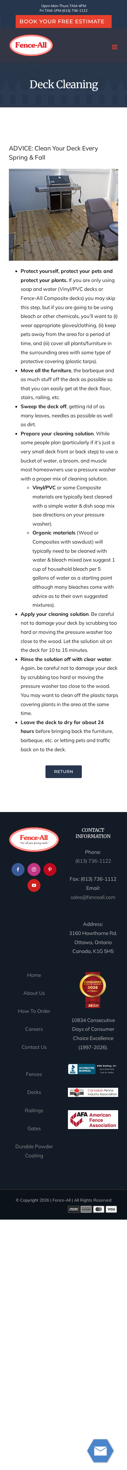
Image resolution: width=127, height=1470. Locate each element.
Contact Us (34, 1047)
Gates (34, 1128)
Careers (34, 1029)
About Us (34, 993)
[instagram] (33, 869)
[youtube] (33, 885)
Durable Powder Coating (34, 1151)
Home (34, 975)
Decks (34, 1092)
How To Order (34, 1011)
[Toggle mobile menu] (115, 47)
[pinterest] (49, 869)
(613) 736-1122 (93, 861)
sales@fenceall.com (93, 897)
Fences (34, 1074)
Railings (34, 1110)
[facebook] (18, 869)
